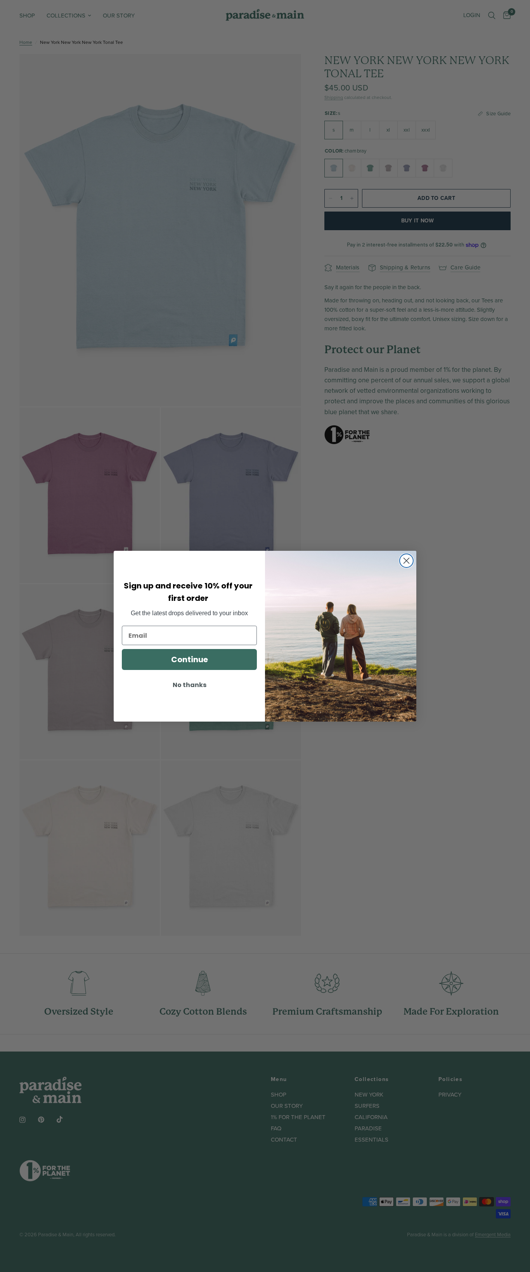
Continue (189, 659)
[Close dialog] (406, 560)
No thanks (189, 684)
